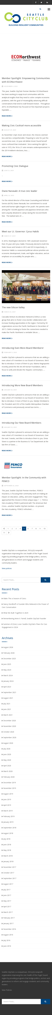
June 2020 (7, 754)
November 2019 (9, 788)
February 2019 (9, 816)
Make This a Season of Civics (14, 598)
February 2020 (9, 777)
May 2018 (7, 850)
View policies (7, 568)
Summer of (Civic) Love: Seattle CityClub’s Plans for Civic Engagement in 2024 (24, 625)
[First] (4, 529)
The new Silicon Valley (13, 307)
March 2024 (8, 675)
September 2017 (9, 878)
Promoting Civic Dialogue (15, 166)
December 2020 (9, 720)
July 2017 (6, 889)
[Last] (9, 533)
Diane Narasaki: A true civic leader (19, 190)
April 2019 (7, 805)
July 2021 (6, 703)
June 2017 (7, 895)
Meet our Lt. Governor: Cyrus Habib (20, 231)
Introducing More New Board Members (22, 385)
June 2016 (7, 946)
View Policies (7, 990)
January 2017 (8, 923)
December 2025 (9, 658)
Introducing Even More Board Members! (22, 347)
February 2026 (9, 653)
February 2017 (9, 918)
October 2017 (8, 873)
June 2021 (7, 709)
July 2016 (6, 940)
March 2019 (8, 811)
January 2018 (8, 861)
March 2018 (8, 856)
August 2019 (8, 794)
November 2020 (9, 726)
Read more (6, 116)
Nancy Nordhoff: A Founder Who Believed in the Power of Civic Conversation (25, 605)
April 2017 (7, 906)
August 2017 (8, 884)
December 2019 (9, 782)
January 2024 (8, 681)
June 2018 (7, 844)
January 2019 (8, 822)
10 (44, 528)
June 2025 (7, 664)
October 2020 (8, 732)
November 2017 (9, 867)
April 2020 (7, 765)
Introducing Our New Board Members (21, 422)
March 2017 (8, 912)
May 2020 (7, 760)
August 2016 (8, 935)
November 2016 (9, 929)
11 (4, 532)
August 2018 (8, 833)
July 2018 (6, 839)
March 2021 (8, 715)
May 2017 (7, 901)
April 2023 (7, 687)
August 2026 (8, 647)
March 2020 (8, 771)
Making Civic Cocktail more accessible (21, 125)
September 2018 (9, 827)
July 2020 (6, 749)
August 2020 (8, 743)
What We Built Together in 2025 (15, 613)
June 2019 (7, 799)
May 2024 (7, 670)
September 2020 (9, 737)
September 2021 (9, 692)
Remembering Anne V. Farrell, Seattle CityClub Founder (24, 618)
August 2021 (8, 698)
